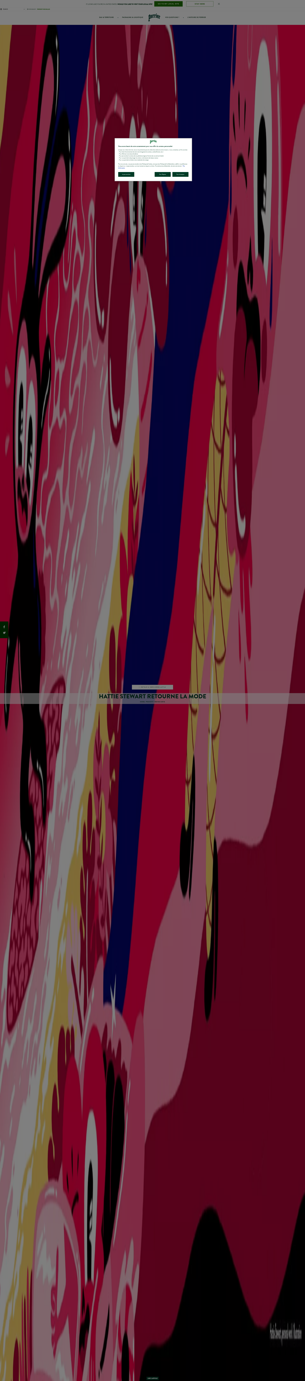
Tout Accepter (180, 174)
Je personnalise (126, 174)
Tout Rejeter (162, 174)
